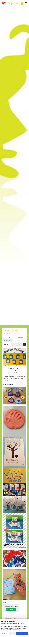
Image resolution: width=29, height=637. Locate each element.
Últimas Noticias (8, 340)
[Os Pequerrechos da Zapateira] (12, 3)
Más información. (14, 629)
